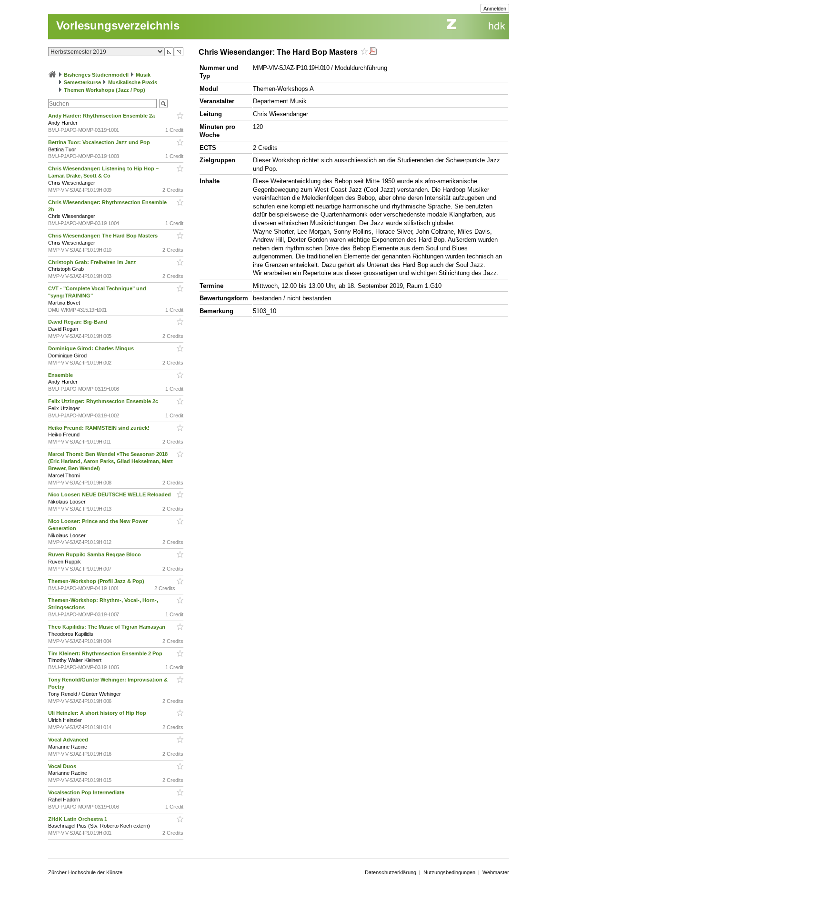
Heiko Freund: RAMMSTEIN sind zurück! (99, 428)
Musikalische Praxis (132, 82)
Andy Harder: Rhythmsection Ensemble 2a (102, 116)
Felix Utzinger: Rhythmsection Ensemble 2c (104, 401)
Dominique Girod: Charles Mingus (91, 348)
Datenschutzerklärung (390, 872)
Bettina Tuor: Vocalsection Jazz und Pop (99, 142)
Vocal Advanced (69, 739)
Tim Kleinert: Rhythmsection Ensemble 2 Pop (106, 653)
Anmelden (494, 8)
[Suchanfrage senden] (163, 103)
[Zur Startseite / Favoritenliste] (52, 75)
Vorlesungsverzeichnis (118, 25)
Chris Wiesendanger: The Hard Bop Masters (103, 235)
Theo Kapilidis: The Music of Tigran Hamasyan (107, 627)
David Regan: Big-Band (78, 322)
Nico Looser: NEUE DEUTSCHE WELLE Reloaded (110, 494)
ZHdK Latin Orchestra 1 (78, 819)
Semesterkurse (82, 82)
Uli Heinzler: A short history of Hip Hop (98, 713)
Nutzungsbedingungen (449, 872)
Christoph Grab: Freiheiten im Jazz (93, 262)
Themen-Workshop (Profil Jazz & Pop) (97, 581)
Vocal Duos (63, 766)
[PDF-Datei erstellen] (373, 52)
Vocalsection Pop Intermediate (87, 792)
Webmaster (495, 872)
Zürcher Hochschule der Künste (85, 872)
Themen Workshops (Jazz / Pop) (104, 90)
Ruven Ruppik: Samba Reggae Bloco (95, 554)
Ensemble (61, 375)
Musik (143, 75)
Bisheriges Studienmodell (96, 75)
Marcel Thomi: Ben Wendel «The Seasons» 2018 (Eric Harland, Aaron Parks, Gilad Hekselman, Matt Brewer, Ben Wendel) (110, 461)
